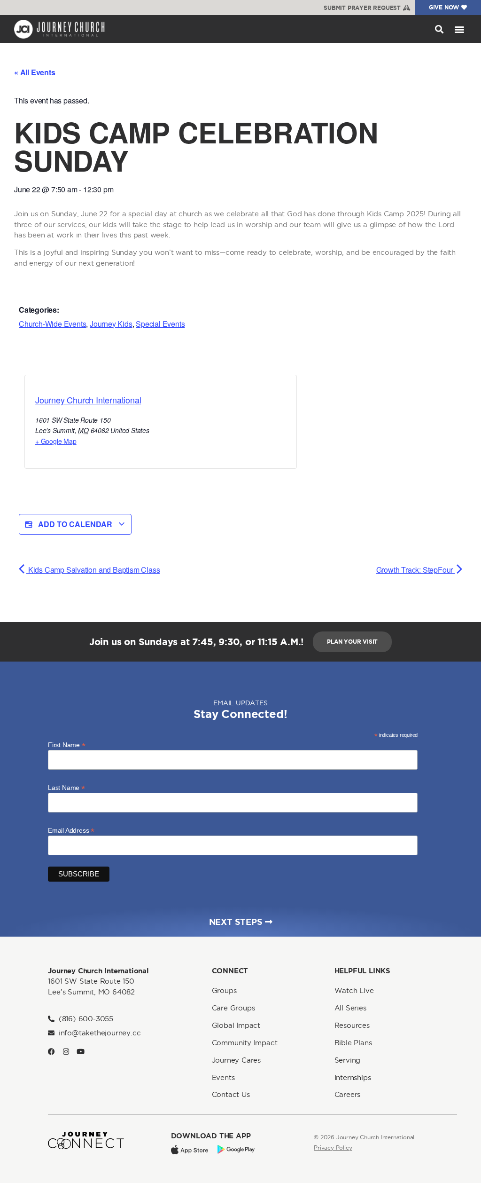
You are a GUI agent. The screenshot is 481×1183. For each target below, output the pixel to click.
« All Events (34, 72)
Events (223, 1077)
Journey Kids (111, 323)
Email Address (71, 830)
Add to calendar (75, 524)
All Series (350, 1008)
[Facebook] (51, 1051)
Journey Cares (236, 1060)
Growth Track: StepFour (415, 569)
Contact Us (231, 1094)
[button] (439, 29)
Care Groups (233, 1008)
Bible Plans (353, 1043)
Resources (352, 1025)
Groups (224, 990)
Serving (347, 1060)
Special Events (160, 323)
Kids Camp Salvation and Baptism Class (93, 569)
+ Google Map (56, 441)
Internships (352, 1077)
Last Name (66, 787)
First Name (66, 745)
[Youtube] (80, 1051)
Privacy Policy (333, 1147)
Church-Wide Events (52, 323)
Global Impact (236, 1025)
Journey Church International (88, 400)
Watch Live (354, 990)
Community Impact (245, 1043)
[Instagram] (66, 1051)
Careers (347, 1094)
